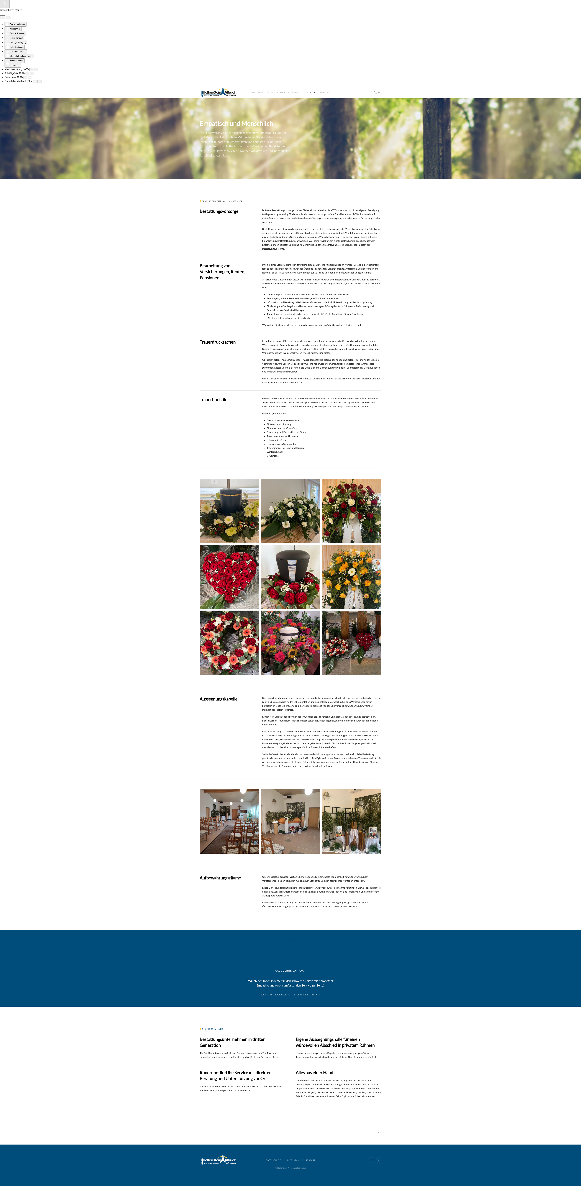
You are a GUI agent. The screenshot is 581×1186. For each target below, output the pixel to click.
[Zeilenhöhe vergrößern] (30, 77)
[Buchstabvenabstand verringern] (35, 81)
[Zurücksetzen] (2, 17)
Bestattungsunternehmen (283, 92)
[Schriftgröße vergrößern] (32, 73)
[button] (379, 1132)
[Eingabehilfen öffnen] (5, 4)
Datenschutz (273, 1160)
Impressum (293, 1160)
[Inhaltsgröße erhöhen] (36, 69)
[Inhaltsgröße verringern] (31, 69)
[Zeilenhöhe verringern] (25, 77)
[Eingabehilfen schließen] (8, 17)
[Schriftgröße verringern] (27, 73)
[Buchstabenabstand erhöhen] (39, 81)
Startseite (258, 92)
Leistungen (308, 92)
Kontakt (324, 92)
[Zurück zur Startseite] (218, 92)
